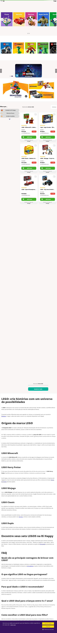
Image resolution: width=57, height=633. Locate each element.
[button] (48, 629)
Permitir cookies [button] (48, 623)
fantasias (3, 416)
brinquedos (42, 544)
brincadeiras (30, 566)
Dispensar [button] (48, 626)
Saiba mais (13, 625)
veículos (21, 517)
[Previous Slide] (2, 19)
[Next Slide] (54, 19)
